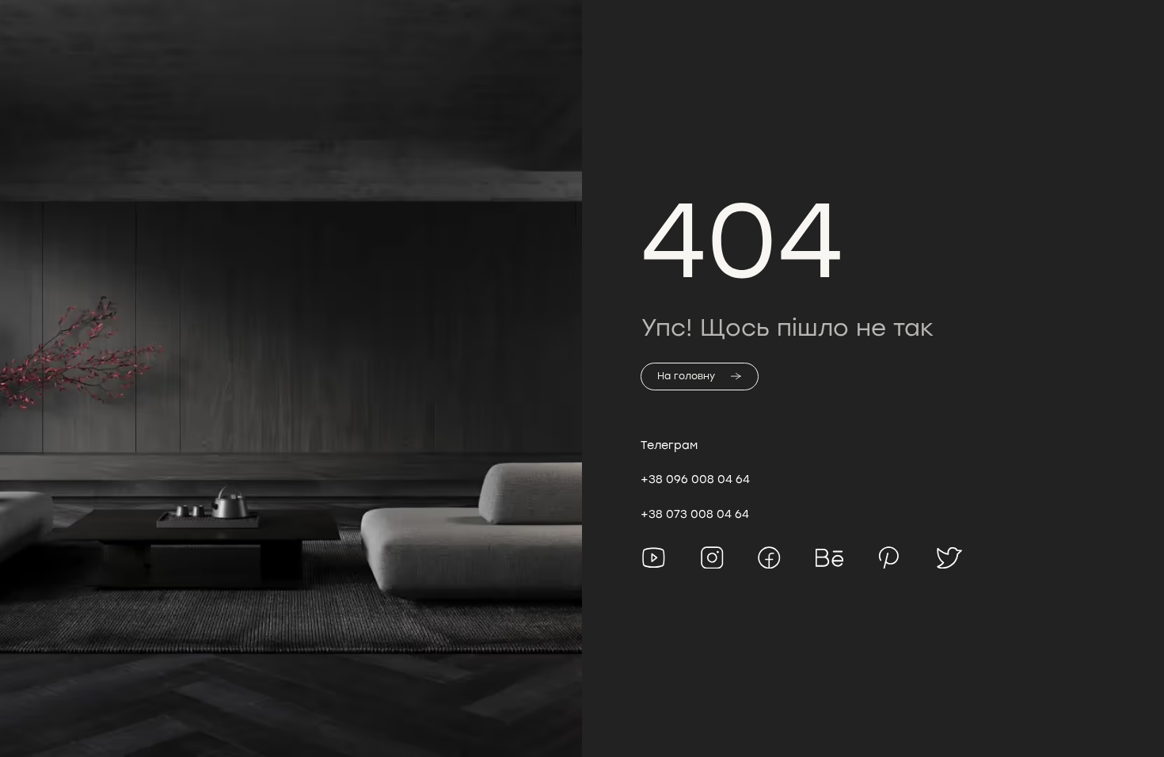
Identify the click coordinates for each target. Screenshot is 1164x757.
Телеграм (669, 445)
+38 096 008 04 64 (695, 479)
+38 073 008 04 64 (695, 514)
